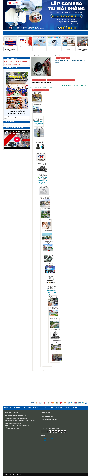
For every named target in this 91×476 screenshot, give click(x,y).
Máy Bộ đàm (44, 407)
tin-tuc (45, 440)
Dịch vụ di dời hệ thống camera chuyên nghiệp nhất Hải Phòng (51, 276)
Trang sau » (83, 85)
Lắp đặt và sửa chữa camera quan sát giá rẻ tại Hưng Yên (43, 188)
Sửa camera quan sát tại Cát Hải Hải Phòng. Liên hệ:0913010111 (54, 320)
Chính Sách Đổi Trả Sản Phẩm (49, 419)
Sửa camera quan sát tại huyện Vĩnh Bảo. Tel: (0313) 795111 (55, 331)
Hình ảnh (62, 80)
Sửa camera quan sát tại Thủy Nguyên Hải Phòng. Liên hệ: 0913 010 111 (56, 342)
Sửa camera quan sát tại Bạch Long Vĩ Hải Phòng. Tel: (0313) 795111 (51, 288)
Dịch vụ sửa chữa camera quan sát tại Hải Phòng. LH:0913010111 (36, 94)
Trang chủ (75, 85)
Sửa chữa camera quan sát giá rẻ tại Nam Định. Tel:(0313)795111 (49, 254)
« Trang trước (66, 85)
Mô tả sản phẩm (52, 80)
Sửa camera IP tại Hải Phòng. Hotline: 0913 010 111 (40, 142)
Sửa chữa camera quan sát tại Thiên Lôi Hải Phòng (41, 153)
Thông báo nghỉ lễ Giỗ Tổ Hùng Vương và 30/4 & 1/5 (25, 47)
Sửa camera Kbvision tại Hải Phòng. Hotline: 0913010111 (39, 129)
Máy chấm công (33, 407)
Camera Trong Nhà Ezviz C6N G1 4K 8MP (54, 47)
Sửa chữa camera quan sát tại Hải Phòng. (42, 164)
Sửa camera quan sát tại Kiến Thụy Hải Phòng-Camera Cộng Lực (53, 309)
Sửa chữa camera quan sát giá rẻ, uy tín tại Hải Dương (48, 243)
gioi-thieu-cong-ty (48, 438)
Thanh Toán (70, 80)
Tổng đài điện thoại (57, 407)
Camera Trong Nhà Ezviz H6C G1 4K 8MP (39, 47)
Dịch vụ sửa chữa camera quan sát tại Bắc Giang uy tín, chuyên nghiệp (46, 221)
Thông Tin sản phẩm (39, 80)
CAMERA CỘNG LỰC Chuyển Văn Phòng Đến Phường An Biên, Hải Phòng (10, 48)
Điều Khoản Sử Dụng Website (49, 425)
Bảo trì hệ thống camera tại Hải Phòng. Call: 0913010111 (37, 105)
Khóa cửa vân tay (71, 407)
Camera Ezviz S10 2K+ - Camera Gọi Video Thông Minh (68, 48)
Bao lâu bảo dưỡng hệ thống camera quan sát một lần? (38, 119)
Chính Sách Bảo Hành (47, 416)
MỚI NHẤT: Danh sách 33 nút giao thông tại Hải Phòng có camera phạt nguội (83, 48)
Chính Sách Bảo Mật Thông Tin (49, 422)
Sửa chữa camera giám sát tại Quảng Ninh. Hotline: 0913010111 (47, 232)
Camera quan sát (19, 407)
